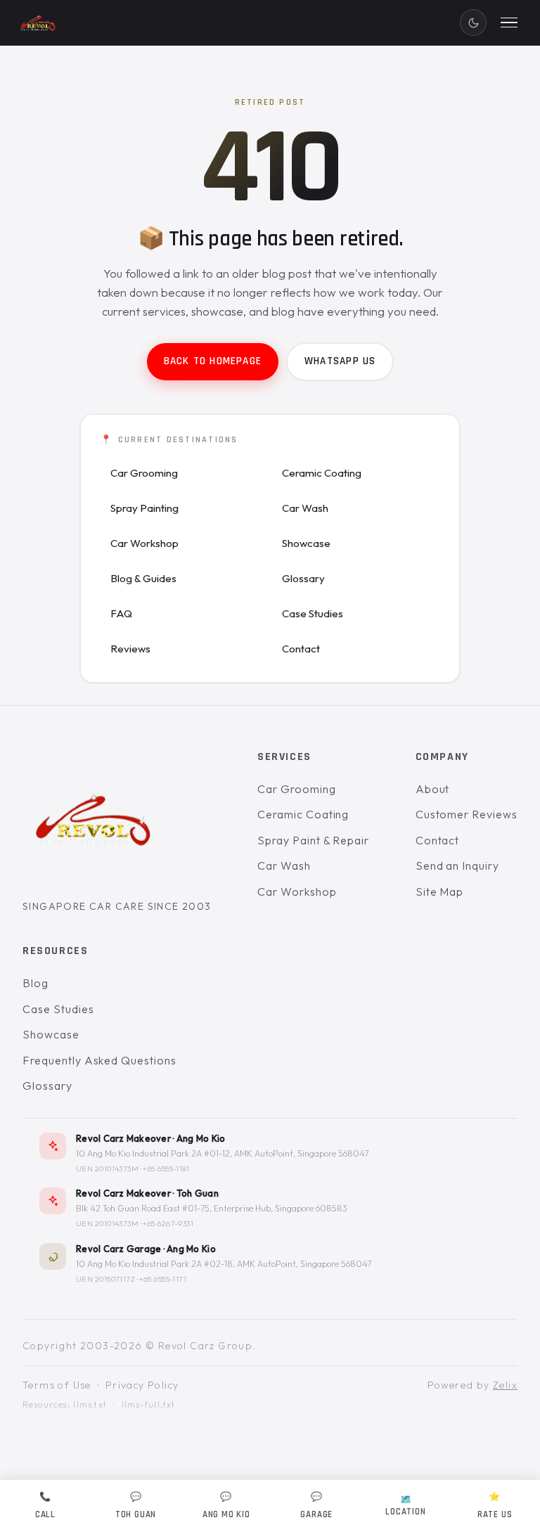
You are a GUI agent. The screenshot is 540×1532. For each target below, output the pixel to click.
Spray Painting (144, 508)
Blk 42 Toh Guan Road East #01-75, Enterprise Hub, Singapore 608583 (211, 1209)
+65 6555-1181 (166, 1168)
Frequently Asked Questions (99, 1060)
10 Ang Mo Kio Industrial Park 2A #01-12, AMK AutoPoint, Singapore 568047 (222, 1153)
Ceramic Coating (321, 472)
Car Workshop (144, 543)
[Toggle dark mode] (473, 22)
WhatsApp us (339, 361)
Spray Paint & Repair (313, 840)
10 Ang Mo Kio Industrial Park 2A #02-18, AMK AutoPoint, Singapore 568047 (223, 1264)
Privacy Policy (142, 1385)
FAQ (121, 613)
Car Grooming (144, 472)
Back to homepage (213, 361)
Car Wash (305, 508)
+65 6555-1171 (162, 1279)
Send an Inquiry (457, 866)
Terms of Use (56, 1385)
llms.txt (90, 1405)
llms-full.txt (149, 1405)
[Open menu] (509, 22)
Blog (35, 983)
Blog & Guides (143, 578)
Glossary (303, 578)
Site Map (440, 891)
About (433, 789)
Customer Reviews (467, 815)
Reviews (130, 648)
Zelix (505, 1385)
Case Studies (312, 613)
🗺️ (405, 1505)
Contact (301, 648)
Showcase (306, 543)
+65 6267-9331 (168, 1224)
